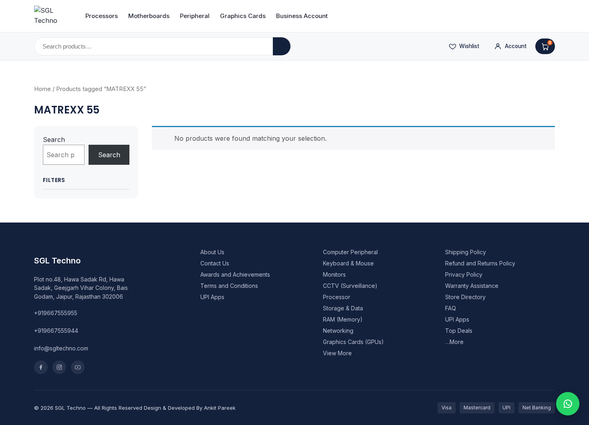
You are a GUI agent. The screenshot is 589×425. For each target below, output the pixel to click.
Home (42, 89)
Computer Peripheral (350, 252)
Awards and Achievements (235, 274)
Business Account (302, 16)
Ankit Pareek (220, 408)
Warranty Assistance (471, 285)
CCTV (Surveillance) (350, 285)
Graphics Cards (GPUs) (353, 341)
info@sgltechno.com (61, 348)
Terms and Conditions (229, 285)
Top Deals (458, 330)
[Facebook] (41, 367)
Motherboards (148, 16)
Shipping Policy (465, 252)
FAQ (450, 308)
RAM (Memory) (343, 319)
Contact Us (214, 263)
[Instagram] (59, 367)
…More (454, 341)
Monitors (334, 274)
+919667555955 (55, 313)
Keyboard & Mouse (348, 263)
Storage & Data (343, 308)
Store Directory (465, 296)
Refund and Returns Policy (480, 263)
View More (337, 353)
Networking (338, 330)
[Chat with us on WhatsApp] (567, 403)
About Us (212, 252)
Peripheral (195, 16)
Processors (101, 16)
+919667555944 (56, 330)
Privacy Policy (463, 274)
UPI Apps (212, 296)
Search (54, 140)
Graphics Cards (243, 16)
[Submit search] (281, 46)
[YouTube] (78, 367)
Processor (336, 296)
